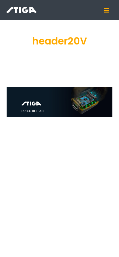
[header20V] (59, 102)
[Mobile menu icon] (108, 10)
